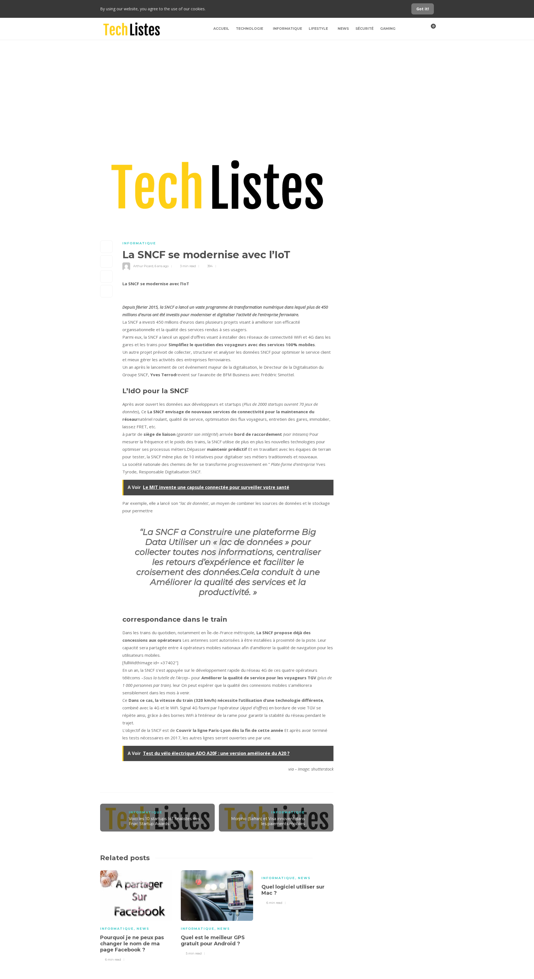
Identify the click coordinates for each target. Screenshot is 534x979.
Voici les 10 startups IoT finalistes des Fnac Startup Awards (164, 821)
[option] (136, 915)
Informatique (287, 28)
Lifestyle (318, 28)
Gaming (387, 28)
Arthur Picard (143, 266)
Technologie (249, 28)
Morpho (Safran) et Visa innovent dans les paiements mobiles (268, 821)
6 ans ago (162, 266)
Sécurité (364, 28)
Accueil (221, 28)
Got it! (422, 8)
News (343, 28)
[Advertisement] (267, 82)
